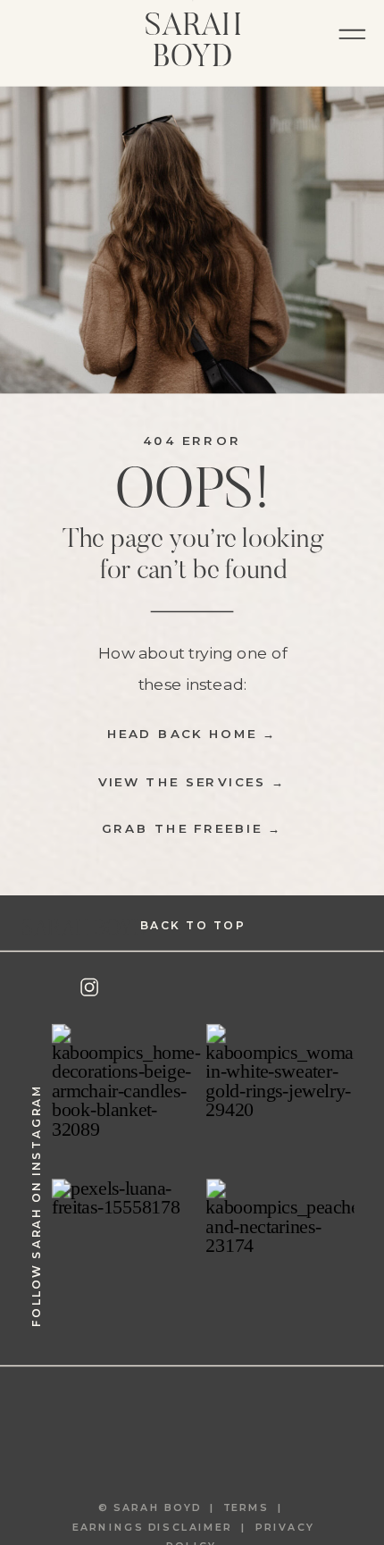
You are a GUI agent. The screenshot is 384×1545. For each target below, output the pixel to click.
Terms (250, 1508)
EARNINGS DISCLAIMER (152, 1527)
